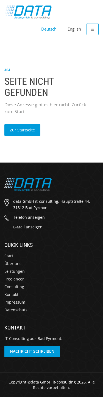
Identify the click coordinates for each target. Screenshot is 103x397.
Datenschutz (15, 309)
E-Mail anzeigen (28, 226)
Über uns (12, 263)
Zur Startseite (22, 130)
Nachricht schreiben (32, 351)
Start (8, 255)
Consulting (14, 286)
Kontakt (11, 294)
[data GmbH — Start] (28, 12)
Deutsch (49, 29)
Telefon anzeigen (29, 217)
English (74, 29)
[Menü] (93, 29)
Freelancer (14, 279)
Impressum (14, 302)
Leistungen (14, 271)
